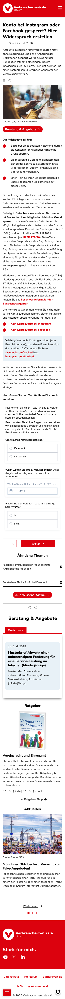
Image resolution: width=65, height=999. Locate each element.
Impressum (31, 977)
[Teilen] (9, 80)
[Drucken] (4, 80)
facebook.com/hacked (19, 352)
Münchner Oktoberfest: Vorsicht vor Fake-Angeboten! (31, 866)
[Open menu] (7, 992)
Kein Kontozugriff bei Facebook (30, 330)
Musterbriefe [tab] (16, 630)
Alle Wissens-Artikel (30, 595)
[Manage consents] (58, 992)
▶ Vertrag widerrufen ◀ (33, 986)
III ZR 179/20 (31, 237)
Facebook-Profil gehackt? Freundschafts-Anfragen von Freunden (27, 567)
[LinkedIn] (22, 957)
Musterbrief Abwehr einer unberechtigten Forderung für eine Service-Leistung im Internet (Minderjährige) (31, 659)
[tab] (28, 913)
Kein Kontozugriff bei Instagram (31, 324)
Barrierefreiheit (52, 977)
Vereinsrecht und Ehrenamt (24, 755)
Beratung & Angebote (20, 129)
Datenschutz (11, 977)
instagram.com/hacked (19, 356)
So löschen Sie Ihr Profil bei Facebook (25, 582)
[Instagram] (14, 957)
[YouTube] (5, 957)
